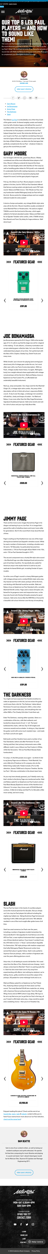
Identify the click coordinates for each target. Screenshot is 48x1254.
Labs (18, 1114)
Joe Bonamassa (12, 106)
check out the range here (12, 1119)
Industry (24, 1114)
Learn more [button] (13, 4)
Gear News (24, 1242)
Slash (9, 114)
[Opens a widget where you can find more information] (36, 1242)
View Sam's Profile (24, 89)
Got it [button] (2, 7)
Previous (4, 300)
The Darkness (11, 112)
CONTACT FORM (24, 1217)
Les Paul (14, 120)
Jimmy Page (11, 109)
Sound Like (24, 83)
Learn (14, 1114)
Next (42, 300)
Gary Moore (11, 104)
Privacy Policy (36, 1251)
